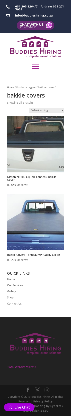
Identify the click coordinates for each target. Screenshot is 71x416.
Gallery (11, 291)
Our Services (15, 285)
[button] (19, 407)
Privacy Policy (43, 401)
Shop (10, 297)
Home (10, 87)
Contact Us (14, 303)
